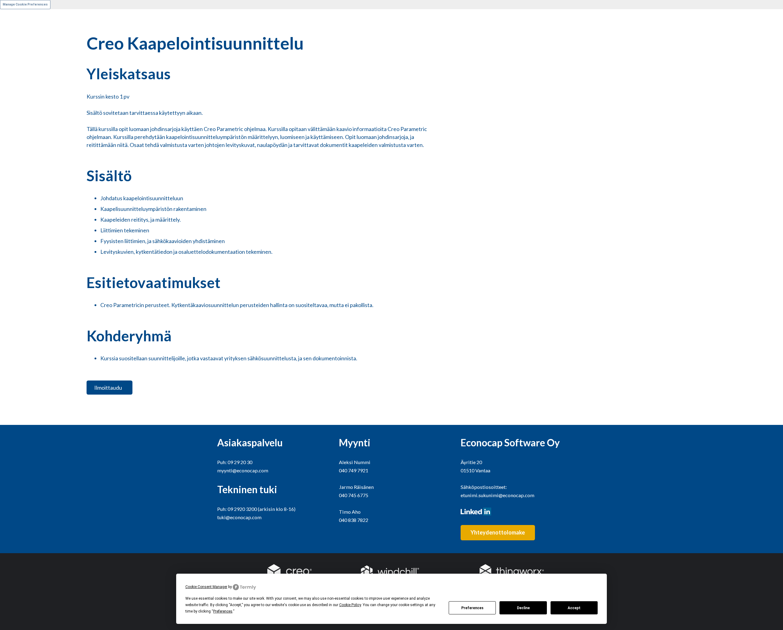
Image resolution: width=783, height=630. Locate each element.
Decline (523, 608)
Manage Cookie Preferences (25, 4)
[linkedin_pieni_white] (513, 512)
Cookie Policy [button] (350, 605)
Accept (574, 608)
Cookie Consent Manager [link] (206, 587)
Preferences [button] (222, 611)
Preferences (472, 608)
